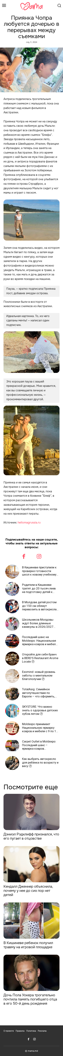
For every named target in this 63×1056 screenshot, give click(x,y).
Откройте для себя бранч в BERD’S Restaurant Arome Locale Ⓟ (40, 658)
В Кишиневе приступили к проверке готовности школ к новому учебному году (39, 571)
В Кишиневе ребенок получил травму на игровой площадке (28, 945)
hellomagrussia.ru (29, 522)
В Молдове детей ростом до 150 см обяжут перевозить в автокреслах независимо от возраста (40, 605)
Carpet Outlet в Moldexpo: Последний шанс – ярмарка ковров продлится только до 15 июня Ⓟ (39, 745)
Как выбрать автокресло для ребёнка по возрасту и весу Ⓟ (40, 762)
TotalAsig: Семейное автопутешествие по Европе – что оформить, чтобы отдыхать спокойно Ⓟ (40, 692)
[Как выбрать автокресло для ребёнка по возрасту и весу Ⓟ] (12, 763)
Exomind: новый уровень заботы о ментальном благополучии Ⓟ (38, 675)
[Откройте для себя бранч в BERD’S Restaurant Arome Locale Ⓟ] (12, 659)
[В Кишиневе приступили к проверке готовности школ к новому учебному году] (12, 571)
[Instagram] (39, 557)
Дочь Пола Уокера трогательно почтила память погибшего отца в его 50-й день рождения (30, 999)
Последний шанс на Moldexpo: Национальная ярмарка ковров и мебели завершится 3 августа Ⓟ (39, 640)
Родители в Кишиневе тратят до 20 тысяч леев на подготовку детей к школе (39, 588)
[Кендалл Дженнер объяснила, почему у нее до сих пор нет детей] (31, 864)
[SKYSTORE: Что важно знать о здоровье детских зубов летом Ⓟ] (12, 711)
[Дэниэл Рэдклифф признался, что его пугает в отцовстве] (31, 812)
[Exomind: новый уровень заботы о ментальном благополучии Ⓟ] (12, 676)
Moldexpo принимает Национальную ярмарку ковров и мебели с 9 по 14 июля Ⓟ (40, 727)
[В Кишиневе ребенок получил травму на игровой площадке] (31, 920)
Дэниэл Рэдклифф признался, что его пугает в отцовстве (31, 836)
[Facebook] (24, 557)
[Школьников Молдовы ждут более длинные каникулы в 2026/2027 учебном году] (12, 624)
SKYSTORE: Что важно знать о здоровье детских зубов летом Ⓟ (40, 710)
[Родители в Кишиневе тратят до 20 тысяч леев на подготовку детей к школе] (12, 589)
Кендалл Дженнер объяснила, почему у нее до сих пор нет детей (28, 890)
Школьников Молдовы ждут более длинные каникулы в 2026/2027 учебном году (37, 623)
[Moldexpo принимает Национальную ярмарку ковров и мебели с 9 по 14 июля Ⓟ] (12, 728)
